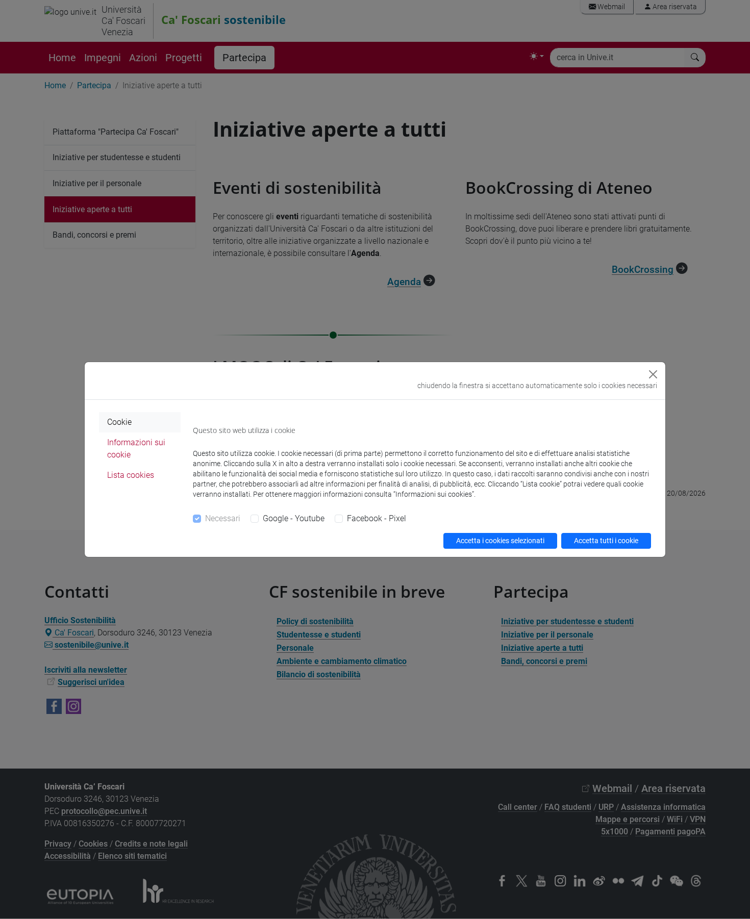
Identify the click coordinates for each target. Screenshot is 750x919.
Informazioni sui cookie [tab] (136, 449)
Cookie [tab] (119, 422)
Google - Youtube (293, 518)
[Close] (653, 374)
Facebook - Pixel (376, 518)
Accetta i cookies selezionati (500, 541)
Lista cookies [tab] (130, 475)
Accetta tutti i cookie (606, 541)
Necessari (222, 518)
